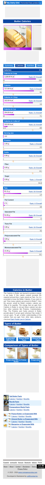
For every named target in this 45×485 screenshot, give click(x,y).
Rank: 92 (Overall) (35, 156)
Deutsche (27, 462)
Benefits (40, 65)
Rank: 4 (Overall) (36, 203)
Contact (18, 466)
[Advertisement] (22, 12)
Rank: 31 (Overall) (35, 124)
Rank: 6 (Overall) (36, 239)
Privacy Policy (22, 469)
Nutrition (30, 65)
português (13, 462)
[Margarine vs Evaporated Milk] (7, 425)
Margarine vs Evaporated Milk (22, 424)
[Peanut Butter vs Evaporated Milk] (7, 415)
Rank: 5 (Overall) (36, 89)
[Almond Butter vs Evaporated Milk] (7, 420)
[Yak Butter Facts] (6, 397)
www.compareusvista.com (27, 472)
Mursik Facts (14, 402)
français (20, 462)
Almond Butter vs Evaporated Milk (24, 419)
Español (6, 462)
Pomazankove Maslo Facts (19, 407)
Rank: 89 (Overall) (35, 215)
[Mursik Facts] (6, 403)
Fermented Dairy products (30, 3)
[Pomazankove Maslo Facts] (6, 408)
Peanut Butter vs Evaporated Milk (24, 414)
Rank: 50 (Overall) (35, 101)
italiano (34, 462)
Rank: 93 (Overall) (35, 191)
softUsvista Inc (32, 476)
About (12, 466)
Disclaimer (26, 466)
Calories (19, 65)
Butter (18, 49)
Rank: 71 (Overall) (35, 112)
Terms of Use (36, 466)
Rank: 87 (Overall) (35, 77)
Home (6, 466)
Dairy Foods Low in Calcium (21, 319)
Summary (9, 65)
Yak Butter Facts (15, 396)
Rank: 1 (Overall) (36, 144)
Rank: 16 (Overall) (35, 168)
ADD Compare (41, 466)
